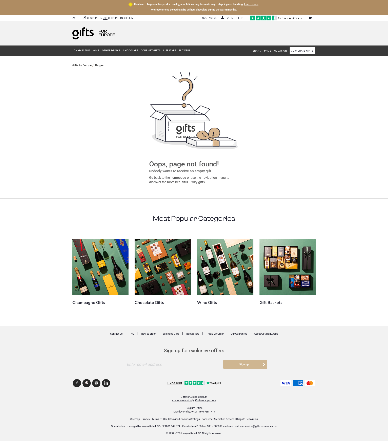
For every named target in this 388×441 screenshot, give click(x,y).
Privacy (146, 419)
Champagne (82, 50)
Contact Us (209, 18)
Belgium (128, 18)
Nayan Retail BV (150, 426)
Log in (229, 18)
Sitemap (135, 419)
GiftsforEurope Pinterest (86, 383)
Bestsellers (192, 333)
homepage (178, 178)
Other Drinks (111, 50)
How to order (148, 333)
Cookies (174, 419)
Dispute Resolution (247, 419)
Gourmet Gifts (151, 50)
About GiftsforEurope (266, 333)
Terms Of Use (160, 419)
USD (105, 18)
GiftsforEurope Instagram (96, 383)
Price (267, 50)
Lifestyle (169, 50)
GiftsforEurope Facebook (77, 383)
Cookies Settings (190, 419)
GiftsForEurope (82, 65)
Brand (257, 50)
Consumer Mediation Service (218, 419)
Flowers (184, 50)
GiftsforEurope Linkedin (106, 383)
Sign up (244, 364)
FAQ (132, 333)
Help (239, 18)
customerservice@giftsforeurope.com (194, 400)
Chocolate (130, 50)
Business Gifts (170, 333)
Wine (96, 50)
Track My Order (215, 333)
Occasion (280, 50)
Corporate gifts (302, 50)
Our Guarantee (239, 333)
